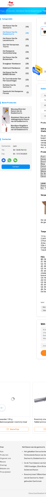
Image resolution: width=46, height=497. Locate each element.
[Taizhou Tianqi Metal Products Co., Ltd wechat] (15, 160)
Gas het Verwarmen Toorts (16, 46)
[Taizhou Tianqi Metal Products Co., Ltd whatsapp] (9, 160)
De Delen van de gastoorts (16, 86)
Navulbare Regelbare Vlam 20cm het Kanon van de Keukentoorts (19, 128)
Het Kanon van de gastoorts (16, 27)
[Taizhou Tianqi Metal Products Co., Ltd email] (4, 160)
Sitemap (3, 465)
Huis (1, 452)
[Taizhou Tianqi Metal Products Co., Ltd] (11, 4)
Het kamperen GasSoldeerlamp (16, 52)
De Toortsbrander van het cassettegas (16, 80)
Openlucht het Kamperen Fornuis (16, 92)
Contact (16, 167)
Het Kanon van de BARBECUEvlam (16, 73)
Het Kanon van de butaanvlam (16, 58)
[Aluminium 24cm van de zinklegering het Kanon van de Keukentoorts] (6, 120)
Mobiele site (5, 469)
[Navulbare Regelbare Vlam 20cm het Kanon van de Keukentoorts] (6, 128)
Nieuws (3, 462)
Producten (4, 455)
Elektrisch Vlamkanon (16, 68)
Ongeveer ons (5, 458)
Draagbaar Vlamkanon (16, 64)
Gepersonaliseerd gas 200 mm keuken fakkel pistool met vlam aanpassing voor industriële (18, 422)
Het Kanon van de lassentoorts (16, 39)
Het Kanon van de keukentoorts (16, 33)
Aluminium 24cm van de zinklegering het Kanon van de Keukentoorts (20, 119)
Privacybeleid (5, 472)
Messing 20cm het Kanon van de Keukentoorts (18, 111)
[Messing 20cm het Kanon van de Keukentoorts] (6, 111)
